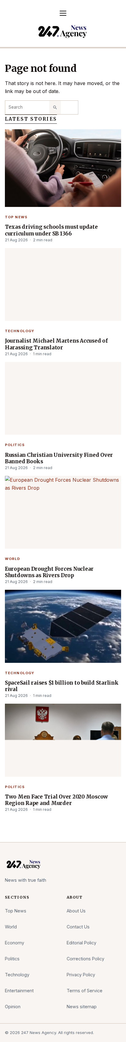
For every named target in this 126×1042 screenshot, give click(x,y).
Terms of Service (84, 990)
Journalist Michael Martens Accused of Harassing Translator (56, 344)
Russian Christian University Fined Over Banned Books (59, 458)
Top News (16, 217)
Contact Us (78, 926)
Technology (19, 331)
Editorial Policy (81, 942)
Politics (15, 445)
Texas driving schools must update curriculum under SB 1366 (51, 230)
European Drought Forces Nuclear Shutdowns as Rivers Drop (49, 572)
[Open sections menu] (63, 13)
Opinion (12, 1006)
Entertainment (19, 990)
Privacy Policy (81, 974)
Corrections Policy (85, 958)
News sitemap (82, 1006)
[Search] (55, 107)
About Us (76, 910)
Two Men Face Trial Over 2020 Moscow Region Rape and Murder (56, 800)
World (12, 559)
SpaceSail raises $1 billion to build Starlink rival (62, 686)
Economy (14, 942)
